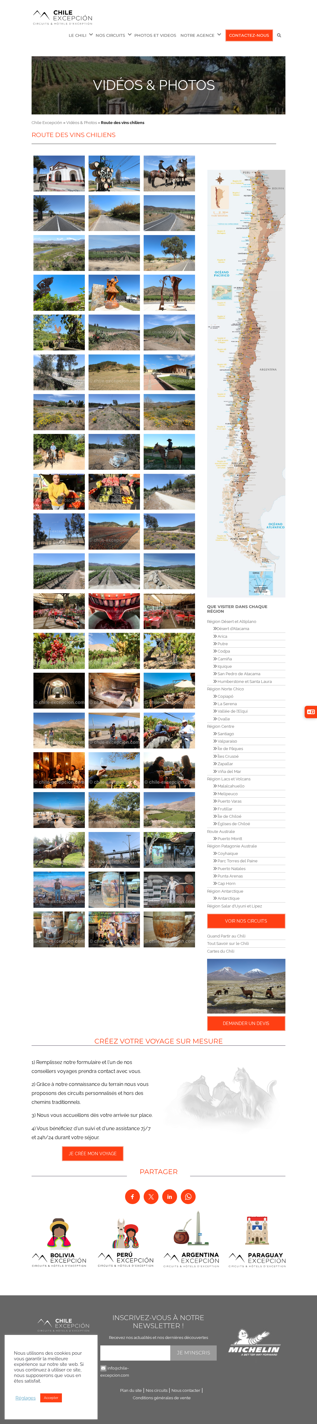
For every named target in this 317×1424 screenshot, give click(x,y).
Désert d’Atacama (233, 628)
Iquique (224, 666)
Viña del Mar (229, 771)
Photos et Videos (155, 35)
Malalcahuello (231, 786)
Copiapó (225, 696)
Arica (222, 636)
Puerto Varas (229, 801)
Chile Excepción (47, 122)
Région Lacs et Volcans (228, 779)
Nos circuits (156, 1390)
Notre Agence (197, 35)
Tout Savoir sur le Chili (228, 943)
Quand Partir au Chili (226, 936)
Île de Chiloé (229, 816)
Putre (222, 643)
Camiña (224, 659)
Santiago (225, 733)
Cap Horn (226, 883)
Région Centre (220, 726)
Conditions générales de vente (162, 1398)
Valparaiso (227, 741)
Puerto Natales (231, 868)
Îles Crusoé (228, 756)
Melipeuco (227, 793)
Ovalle (223, 719)
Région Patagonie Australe (232, 846)
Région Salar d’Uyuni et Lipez (234, 906)
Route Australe (221, 831)
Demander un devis (246, 1023)
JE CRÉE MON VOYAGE (93, 1153)
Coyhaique (227, 853)
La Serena (227, 703)
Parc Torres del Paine (237, 861)
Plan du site (131, 1390)
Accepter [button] (51, 1398)
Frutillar (224, 809)
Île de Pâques (230, 748)
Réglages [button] (25, 1397)
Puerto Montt (229, 838)
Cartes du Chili (220, 951)
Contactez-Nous (249, 35)
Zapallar (225, 763)
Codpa (223, 651)
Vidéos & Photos (154, 85)
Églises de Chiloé (233, 823)
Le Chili (77, 35)
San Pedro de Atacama (238, 673)
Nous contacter (186, 1390)
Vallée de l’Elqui (232, 711)
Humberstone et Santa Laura (244, 681)
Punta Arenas (230, 876)
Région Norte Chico (225, 689)
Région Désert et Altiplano (231, 621)
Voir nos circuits (246, 921)
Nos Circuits (110, 35)
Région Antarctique (225, 891)
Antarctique (228, 898)
